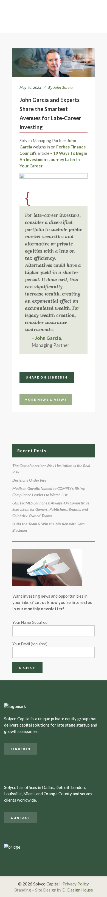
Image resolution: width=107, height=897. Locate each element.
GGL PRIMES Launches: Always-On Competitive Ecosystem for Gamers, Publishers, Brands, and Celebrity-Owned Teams (50, 509)
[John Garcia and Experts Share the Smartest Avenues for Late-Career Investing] (53, 62)
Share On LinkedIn (46, 377)
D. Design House (77, 889)
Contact (20, 817)
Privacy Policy (76, 883)
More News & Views (45, 399)
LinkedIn (20, 749)
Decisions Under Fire (29, 480)
